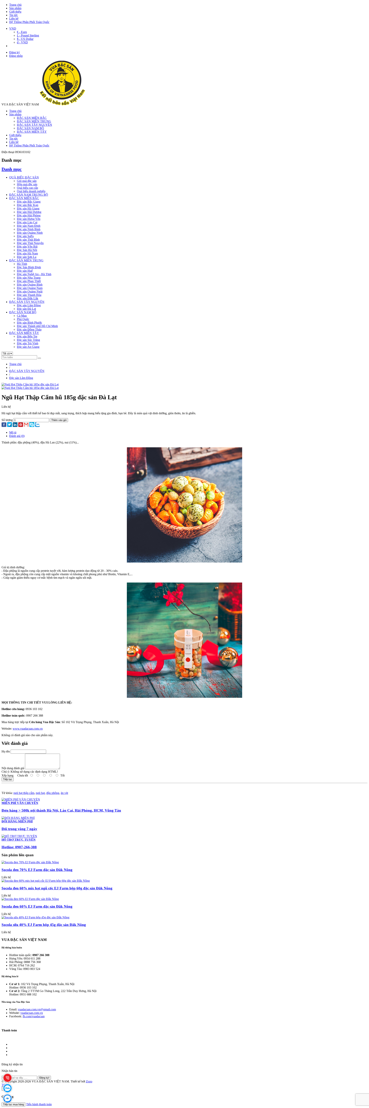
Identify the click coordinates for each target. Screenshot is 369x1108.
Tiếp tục (7, 779)
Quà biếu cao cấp (27, 187)
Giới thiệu (15, 11)
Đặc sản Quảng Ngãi (29, 291)
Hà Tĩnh (22, 263)
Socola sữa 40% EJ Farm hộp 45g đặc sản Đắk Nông (44, 925)
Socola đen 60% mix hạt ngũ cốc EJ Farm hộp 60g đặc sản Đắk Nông (57, 888)
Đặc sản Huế (25, 270)
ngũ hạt (40, 793)
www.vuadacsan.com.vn (28, 728)
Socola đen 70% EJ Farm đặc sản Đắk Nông (37, 870)
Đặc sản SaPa (25, 236)
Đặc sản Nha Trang (29, 277)
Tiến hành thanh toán (39, 1104)
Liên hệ (13, 18)
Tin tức (13, 15)
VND (12, 28)
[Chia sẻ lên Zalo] (37, 425)
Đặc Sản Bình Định (29, 267)
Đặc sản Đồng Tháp (29, 329)
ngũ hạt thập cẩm (23, 793)
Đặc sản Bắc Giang (29, 201)
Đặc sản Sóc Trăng (28, 339)
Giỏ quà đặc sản (27, 180)
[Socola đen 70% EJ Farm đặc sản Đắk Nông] (30, 862)
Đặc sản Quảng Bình (29, 284)
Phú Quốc (23, 319)
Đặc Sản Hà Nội (27, 250)
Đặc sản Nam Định (28, 225)
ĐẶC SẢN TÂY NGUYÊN (34, 124)
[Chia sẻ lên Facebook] (4, 425)
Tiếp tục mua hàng (13, 1104)
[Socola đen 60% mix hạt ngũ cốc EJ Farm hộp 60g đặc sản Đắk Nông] (46, 880)
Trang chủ (15, 4)
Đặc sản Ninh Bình (28, 229)
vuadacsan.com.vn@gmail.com (37, 1009)
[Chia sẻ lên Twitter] (9, 425)
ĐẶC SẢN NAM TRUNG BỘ (28, 194)
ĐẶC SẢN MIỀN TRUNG (34, 121)
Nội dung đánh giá (13, 768)
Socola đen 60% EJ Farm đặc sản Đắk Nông (37, 906)
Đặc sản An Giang (28, 346)
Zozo (89, 1081)
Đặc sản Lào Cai (27, 222)
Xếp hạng (7, 775)
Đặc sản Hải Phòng (29, 215)
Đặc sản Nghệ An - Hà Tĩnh (34, 274)
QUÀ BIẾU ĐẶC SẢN (24, 177)
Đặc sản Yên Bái (27, 246)
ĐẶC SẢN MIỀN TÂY (32, 131)
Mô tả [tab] (12, 432)
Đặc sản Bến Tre (27, 336)
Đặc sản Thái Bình (28, 239)
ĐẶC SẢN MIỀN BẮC (32, 117)
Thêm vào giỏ (58, 420)
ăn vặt (64, 793)
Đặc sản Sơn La (26, 257)
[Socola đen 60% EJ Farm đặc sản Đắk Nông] (30, 899)
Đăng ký (14, 52)
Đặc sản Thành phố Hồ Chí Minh (37, 326)
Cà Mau (22, 315)
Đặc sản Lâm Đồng (29, 305)
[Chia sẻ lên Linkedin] (15, 425)
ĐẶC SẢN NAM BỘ (30, 128)
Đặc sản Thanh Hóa (29, 295)
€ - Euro (22, 32)
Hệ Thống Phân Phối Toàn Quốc (29, 22)
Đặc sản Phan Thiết (29, 281)
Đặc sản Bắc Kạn (27, 205)
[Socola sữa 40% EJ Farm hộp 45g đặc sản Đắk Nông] (35, 917)
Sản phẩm (15, 8)
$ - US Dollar (25, 39)
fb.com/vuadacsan (34, 1016)
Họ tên (6, 751)
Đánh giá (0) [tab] (17, 436)
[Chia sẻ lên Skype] (31, 425)
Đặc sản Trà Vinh (27, 343)
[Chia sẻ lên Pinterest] (20, 425)
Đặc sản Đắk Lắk (27, 298)
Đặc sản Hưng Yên (28, 218)
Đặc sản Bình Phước (29, 322)
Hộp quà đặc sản (27, 184)
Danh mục (12, 169)
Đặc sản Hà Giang (28, 208)
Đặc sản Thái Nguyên (30, 243)
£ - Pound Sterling (28, 35)
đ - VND (22, 42)
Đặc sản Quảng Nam (29, 288)
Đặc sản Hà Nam (27, 253)
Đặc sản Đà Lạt (26, 308)
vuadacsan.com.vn (31, 1012)
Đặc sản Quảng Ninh (30, 232)
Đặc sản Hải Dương (29, 212)
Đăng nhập (16, 55)
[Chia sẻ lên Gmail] (26, 425)
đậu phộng (52, 793)
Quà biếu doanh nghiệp (31, 191)
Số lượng (7, 420)
